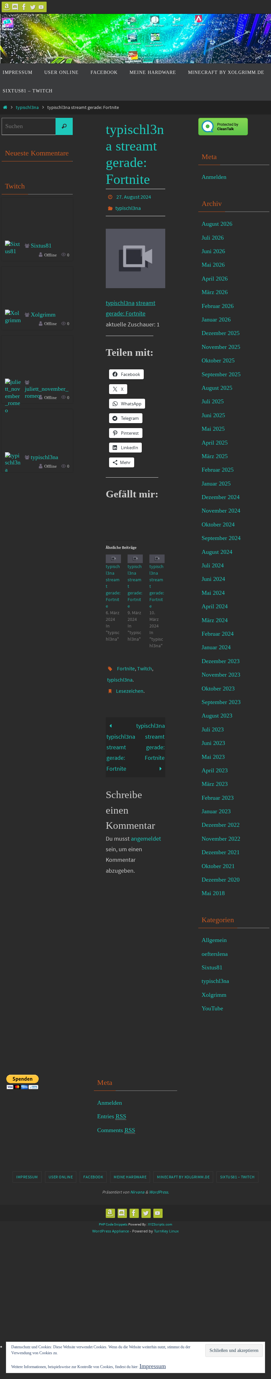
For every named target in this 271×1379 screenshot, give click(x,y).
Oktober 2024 (218, 524)
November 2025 (221, 347)
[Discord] (15, 7)
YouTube (212, 1008)
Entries (111, 1116)
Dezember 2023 (221, 661)
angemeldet (146, 829)
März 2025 (215, 456)
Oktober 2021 (218, 866)
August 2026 (217, 223)
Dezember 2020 (221, 879)
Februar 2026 (218, 306)
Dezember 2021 (221, 852)
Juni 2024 (213, 579)
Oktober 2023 (218, 688)
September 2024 (221, 538)
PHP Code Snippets (113, 1224)
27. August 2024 (133, 196)
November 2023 (221, 674)
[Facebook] (24, 7)
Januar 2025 (216, 483)
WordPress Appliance (110, 1230)
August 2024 (217, 552)
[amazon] (7, 7)
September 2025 (221, 374)
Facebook (93, 1176)
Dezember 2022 (221, 825)
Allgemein (214, 940)
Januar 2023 (216, 811)
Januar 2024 (216, 647)
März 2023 (215, 784)
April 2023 (215, 770)
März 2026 (215, 292)
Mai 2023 (213, 757)
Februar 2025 (218, 469)
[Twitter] (32, 7)
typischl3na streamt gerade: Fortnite (120, 743)
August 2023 (217, 715)
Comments (116, 1130)
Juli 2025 (213, 401)
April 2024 (215, 606)
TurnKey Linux (166, 1230)
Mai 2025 (213, 428)
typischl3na (27, 107)
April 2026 (215, 278)
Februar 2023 (218, 797)
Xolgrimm (43, 314)
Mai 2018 (213, 893)
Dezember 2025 (221, 333)
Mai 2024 (213, 592)
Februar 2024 (218, 633)
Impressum (27, 1176)
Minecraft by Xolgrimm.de (183, 1176)
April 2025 (215, 442)
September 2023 (221, 702)
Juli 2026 (213, 237)
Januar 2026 (216, 319)
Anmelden (214, 177)
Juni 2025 (213, 415)
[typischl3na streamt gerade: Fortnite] (113, 555)
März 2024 (215, 620)
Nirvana (137, 1192)
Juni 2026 (213, 251)
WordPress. (159, 1192)
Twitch (144, 664)
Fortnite (126, 664)
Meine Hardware (130, 1176)
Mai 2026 (213, 264)
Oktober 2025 (218, 360)
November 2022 (221, 838)
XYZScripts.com (160, 1224)
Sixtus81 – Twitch (237, 1176)
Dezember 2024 (221, 497)
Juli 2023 (213, 729)
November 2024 (221, 510)
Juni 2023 (213, 743)
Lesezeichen (129, 682)
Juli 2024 (213, 565)
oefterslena (215, 954)
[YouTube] (41, 7)
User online (61, 1176)
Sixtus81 (41, 245)
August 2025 (217, 388)
